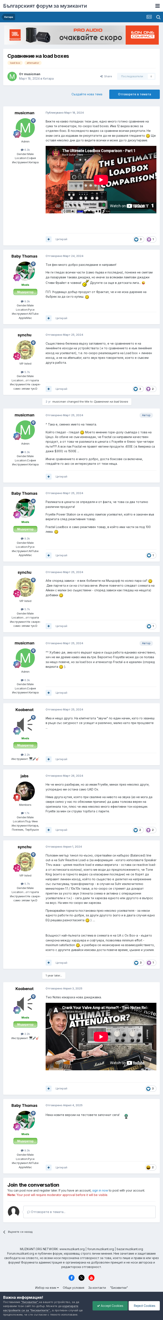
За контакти (97, 1287)
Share (107, 76)
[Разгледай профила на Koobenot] (25, 724)
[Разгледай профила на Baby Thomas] (25, 271)
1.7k (27, 813)
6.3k (27, 149)
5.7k (27, 372)
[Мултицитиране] (49, 239)
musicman (32, 74)
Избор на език (46, 1287)
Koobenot (24, 709)
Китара (48, 78)
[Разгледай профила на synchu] (25, 349)
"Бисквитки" (119, 1287)
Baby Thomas (24, 256)
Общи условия (73, 1287)
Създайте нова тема (87, 94)
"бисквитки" (30, 1302)
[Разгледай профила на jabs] (25, 791)
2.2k (27, 754)
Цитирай (61, 239)
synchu (24, 335)
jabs (24, 776)
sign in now (100, 1190)
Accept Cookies (111, 1305)
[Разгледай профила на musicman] (12, 76)
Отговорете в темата (134, 94)
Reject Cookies (144, 1305)
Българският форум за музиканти (45, 6)
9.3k (27, 301)
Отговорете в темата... (47, 1212)
